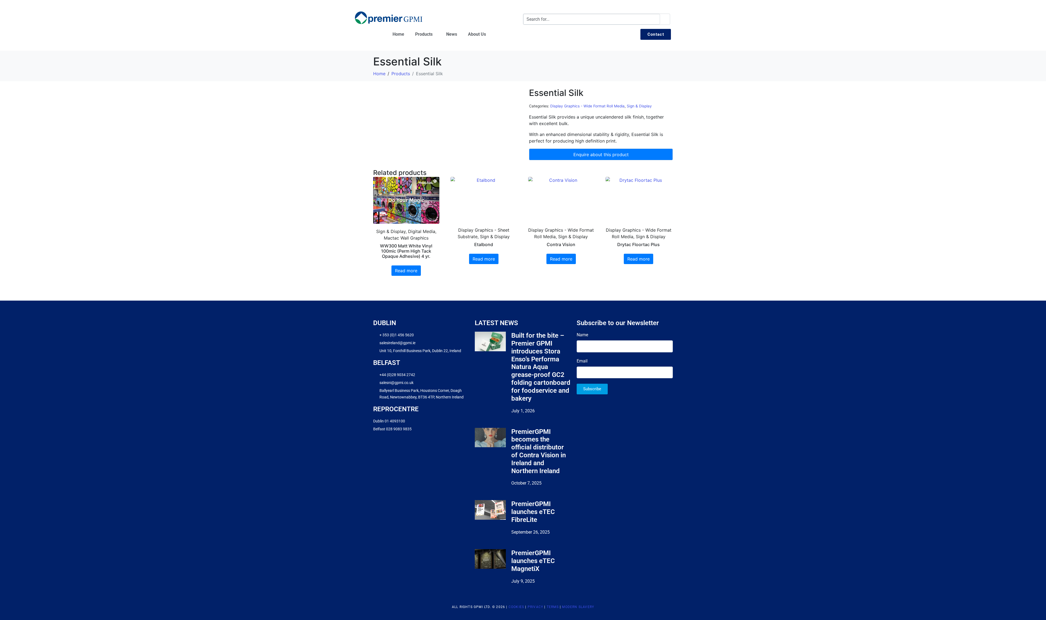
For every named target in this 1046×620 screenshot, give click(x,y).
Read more (406, 270)
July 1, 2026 (523, 410)
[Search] (665, 19)
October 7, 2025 (526, 483)
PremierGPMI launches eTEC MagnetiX (533, 561)
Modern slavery (578, 607)
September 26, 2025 (530, 532)
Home (398, 34)
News (451, 34)
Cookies (516, 607)
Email (582, 361)
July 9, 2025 (523, 581)
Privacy (535, 607)
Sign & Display (639, 106)
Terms (553, 607)
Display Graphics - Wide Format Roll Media (587, 106)
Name (582, 334)
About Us (477, 34)
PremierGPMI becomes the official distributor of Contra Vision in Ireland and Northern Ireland (538, 451)
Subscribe (592, 388)
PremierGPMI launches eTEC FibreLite (533, 512)
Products (424, 34)
